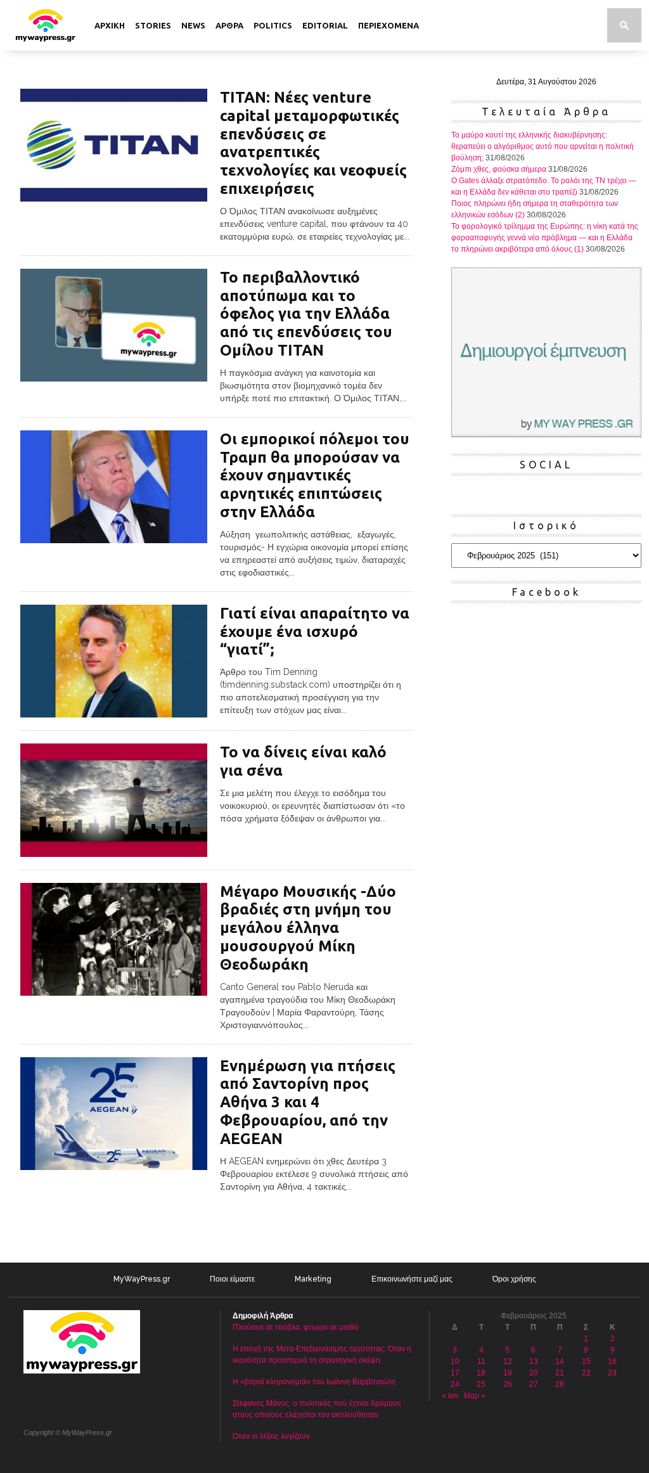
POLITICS (273, 25)
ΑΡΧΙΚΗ (109, 25)
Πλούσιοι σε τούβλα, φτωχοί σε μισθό (296, 1327)
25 (481, 1384)
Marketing (313, 1279)
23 (612, 1372)
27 (533, 1384)
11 (481, 1361)
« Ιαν (450, 1395)
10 (455, 1361)
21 (559, 1372)
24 (455, 1384)
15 (586, 1361)
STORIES (153, 25)
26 (507, 1384)
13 (533, 1361)
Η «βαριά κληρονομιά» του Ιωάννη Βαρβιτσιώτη (314, 1381)
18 (481, 1372)
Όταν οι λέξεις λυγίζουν (271, 1436)
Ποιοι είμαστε (232, 1279)
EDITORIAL (325, 25)
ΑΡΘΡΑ (229, 25)
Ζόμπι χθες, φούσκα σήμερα (498, 169)
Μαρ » (474, 1395)
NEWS (193, 25)
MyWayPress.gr (141, 1279)
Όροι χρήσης (514, 1279)
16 (612, 1361)
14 (559, 1361)
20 (533, 1372)
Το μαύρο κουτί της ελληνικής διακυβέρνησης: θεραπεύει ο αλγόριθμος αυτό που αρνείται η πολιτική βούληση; (542, 146)
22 (586, 1372)
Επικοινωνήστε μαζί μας (412, 1279)
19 (507, 1372)
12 (507, 1361)
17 (455, 1372)
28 (559, 1384)
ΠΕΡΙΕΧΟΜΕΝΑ (388, 25)
